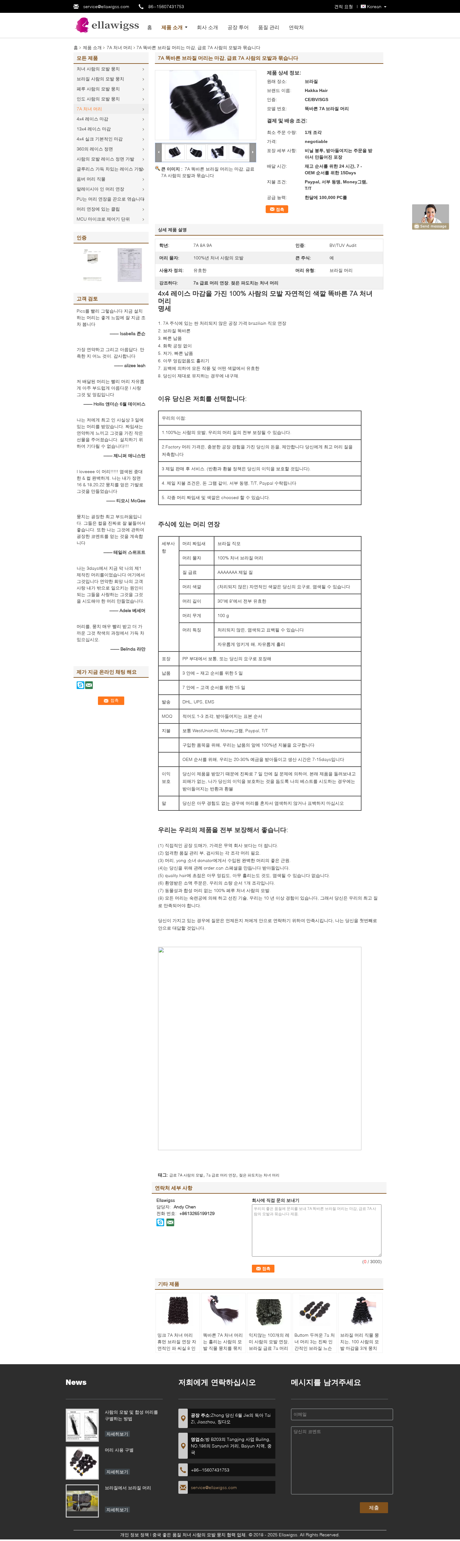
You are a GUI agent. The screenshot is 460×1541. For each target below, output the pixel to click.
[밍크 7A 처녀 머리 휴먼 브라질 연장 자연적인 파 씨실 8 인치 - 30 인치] (178, 1310)
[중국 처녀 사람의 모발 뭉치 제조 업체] (108, 25)
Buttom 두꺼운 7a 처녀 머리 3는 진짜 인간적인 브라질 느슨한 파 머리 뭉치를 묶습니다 (314, 1348)
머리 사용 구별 (119, 1449)
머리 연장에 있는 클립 (98, 209)
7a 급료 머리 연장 (221, 1175)
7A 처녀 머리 (119, 47)
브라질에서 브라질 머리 (128, 1487)
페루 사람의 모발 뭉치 (98, 88)
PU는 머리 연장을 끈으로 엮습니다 (111, 199)
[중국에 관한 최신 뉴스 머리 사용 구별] (82, 1463)
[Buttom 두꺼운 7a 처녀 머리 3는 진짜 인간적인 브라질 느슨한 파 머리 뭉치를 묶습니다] (315, 1310)
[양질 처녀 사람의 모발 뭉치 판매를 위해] (92, 264)
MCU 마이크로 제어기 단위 (103, 219)
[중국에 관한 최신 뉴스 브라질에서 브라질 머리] (82, 1501)
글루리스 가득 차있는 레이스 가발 (110, 168)
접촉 (280, 209)
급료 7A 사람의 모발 (186, 1175)
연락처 (296, 27)
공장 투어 (238, 27)
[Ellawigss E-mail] (170, 1222)
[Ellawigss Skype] (160, 1222)
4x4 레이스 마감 (92, 118)
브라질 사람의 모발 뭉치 (100, 78)
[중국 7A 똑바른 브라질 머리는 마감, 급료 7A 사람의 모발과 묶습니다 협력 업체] (205, 105)
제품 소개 (172, 27)
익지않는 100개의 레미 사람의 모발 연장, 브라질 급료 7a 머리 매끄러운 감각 (269, 1344)
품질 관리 (268, 27)
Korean (374, 6)
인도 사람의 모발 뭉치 (98, 98)
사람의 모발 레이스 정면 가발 (105, 158)
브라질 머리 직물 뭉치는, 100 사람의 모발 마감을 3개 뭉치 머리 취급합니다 (359, 1344)
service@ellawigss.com (106, 6)
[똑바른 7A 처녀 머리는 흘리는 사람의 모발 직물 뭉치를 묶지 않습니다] (223, 1310)
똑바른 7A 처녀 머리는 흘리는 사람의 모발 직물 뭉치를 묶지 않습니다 (223, 1344)
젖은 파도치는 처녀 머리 (259, 1175)
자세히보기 (117, 1433)
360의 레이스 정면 (95, 148)
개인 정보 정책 (134, 1534)
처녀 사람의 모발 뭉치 (98, 68)
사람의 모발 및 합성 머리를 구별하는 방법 (131, 1415)
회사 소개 (207, 27)
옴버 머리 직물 (91, 178)
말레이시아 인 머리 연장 (100, 188)
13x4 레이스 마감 (94, 128)
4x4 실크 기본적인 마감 (100, 138)
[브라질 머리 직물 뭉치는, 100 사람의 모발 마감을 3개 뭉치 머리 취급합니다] (360, 1310)
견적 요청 (343, 6)
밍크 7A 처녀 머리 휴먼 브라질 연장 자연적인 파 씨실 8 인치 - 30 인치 (176, 1344)
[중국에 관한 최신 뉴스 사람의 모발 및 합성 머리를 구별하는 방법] (82, 1425)
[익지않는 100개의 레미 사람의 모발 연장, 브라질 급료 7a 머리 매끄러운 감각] (269, 1310)
